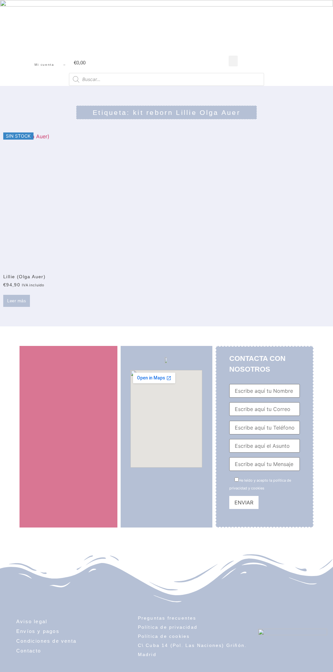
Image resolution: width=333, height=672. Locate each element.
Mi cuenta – (50, 64)
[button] (233, 61)
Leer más (16, 300)
